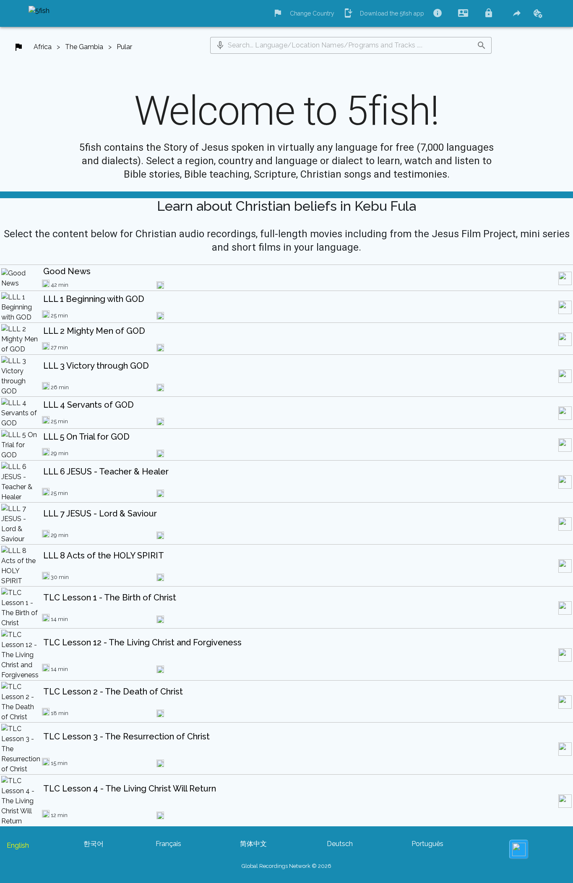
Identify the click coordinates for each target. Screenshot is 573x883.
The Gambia (84, 47)
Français (168, 844)
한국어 (93, 844)
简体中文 (253, 844)
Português (427, 844)
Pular (124, 47)
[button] (220, 45)
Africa (43, 47)
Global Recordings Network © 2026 (286, 866)
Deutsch (340, 844)
